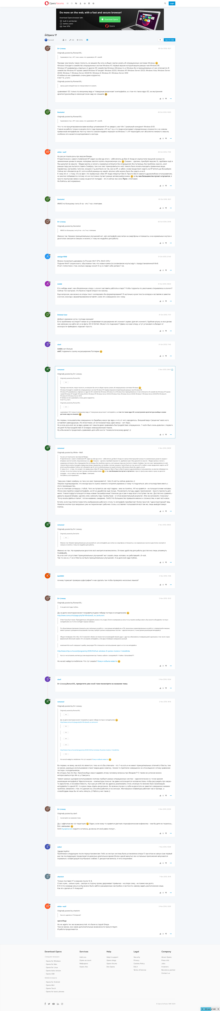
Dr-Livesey (61, 48)
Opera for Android (53, 982)
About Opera (166, 957)
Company (166, 951)
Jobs (163, 963)
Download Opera (111, 19)
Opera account (85, 960)
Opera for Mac (51, 964)
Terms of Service (140, 970)
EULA (136, 967)
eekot (59, 847)
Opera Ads (84, 967)
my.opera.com (67, 829)
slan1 (59, 344)
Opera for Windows (53, 961)
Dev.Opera (111, 967)
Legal (136, 951)
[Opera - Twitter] (49, 1004)
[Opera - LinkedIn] (58, 1004)
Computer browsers (52, 957)
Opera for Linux (52, 967)
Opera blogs (111, 960)
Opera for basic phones (55, 991)
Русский (51, 40)
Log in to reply (169, 40)
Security (137, 957)
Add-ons (83, 957)
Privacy (136, 960)
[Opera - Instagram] (62, 1004)
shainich (60, 877)
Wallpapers (84, 963)
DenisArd (60, 112)
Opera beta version (53, 971)
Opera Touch (51, 988)
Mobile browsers (51, 978)
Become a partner (168, 970)
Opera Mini (50, 985)
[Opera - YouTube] (53, 1004)
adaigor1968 (62, 257)
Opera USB (50, 974)
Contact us (165, 973)
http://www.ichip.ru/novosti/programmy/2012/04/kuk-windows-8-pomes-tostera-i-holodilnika (93, 651)
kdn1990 (60, 576)
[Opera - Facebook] (45, 1003)
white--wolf (61, 152)
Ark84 (59, 284)
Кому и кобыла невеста (107, 661)
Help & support (112, 957)
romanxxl (60, 369)
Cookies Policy (139, 963)
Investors (165, 967)
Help (109, 951)
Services (84, 951)
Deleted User (62, 315)
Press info (165, 960)
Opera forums (112, 963)
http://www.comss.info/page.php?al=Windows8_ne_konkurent (80, 615)
